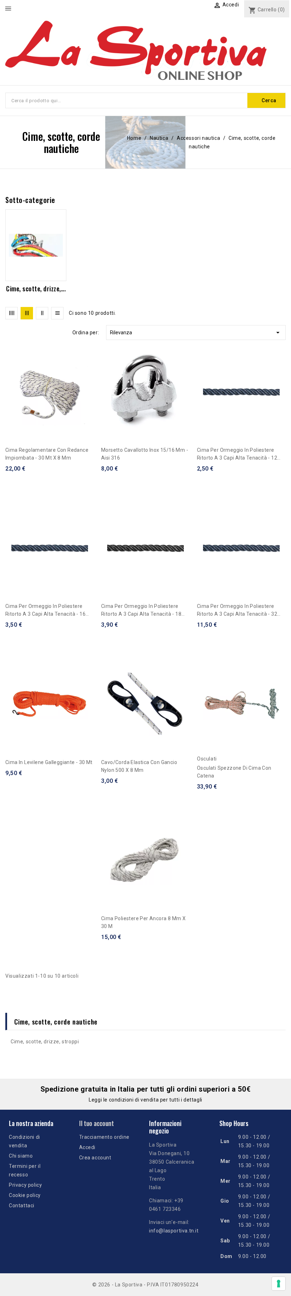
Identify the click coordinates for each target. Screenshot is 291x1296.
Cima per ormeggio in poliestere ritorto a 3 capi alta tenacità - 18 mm (141, 610)
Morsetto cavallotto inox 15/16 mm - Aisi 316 (144, 454)
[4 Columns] (11, 313)
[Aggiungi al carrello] (92, 382)
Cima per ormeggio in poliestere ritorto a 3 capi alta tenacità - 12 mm (237, 454)
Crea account (95, 1157)
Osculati (207, 759)
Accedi (87, 1147)
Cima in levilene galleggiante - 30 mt (49, 762)
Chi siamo (21, 1156)
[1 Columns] (57, 313)
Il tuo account (96, 1123)
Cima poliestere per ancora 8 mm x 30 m (143, 922)
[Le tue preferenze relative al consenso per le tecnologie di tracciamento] (278, 1283)
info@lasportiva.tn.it (174, 1231)
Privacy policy (25, 1185)
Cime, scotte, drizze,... (36, 288)
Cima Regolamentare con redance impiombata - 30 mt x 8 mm (46, 454)
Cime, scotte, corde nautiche (56, 1021)
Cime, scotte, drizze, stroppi (45, 1041)
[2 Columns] (42, 313)
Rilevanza (196, 332)
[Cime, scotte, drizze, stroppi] (35, 245)
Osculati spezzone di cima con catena (234, 772)
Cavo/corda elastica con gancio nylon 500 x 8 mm (139, 766)
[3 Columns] (27, 313)
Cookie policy (25, 1195)
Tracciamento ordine (104, 1137)
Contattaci (21, 1205)
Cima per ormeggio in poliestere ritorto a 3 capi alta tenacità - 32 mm (237, 610)
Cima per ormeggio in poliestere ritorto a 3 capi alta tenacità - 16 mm (45, 610)
